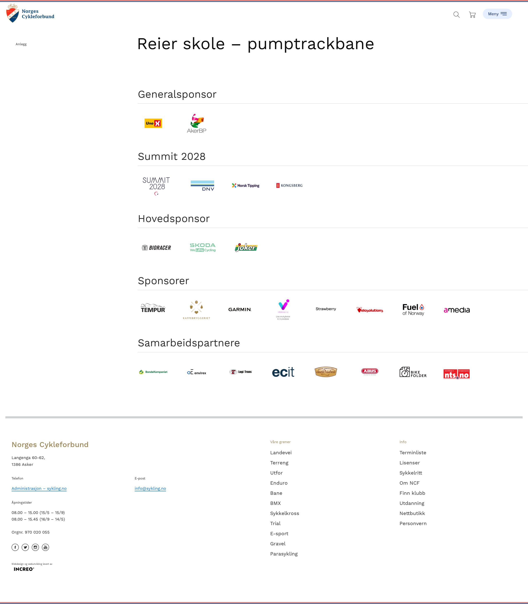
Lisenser (410, 463)
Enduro (279, 483)
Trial (275, 523)
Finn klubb (412, 493)
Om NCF (410, 483)
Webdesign (18, 564)
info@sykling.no (150, 488)
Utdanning (412, 503)
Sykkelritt (411, 473)
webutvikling (35, 564)
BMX (275, 503)
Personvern (413, 523)
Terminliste (413, 453)
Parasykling (284, 554)
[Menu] (497, 10)
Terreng (279, 463)
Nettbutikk (412, 513)
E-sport (279, 533)
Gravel (277, 544)
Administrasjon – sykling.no (39, 488)
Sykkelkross (284, 513)
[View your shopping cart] (473, 14)
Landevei (281, 453)
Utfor (276, 473)
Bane (276, 493)
